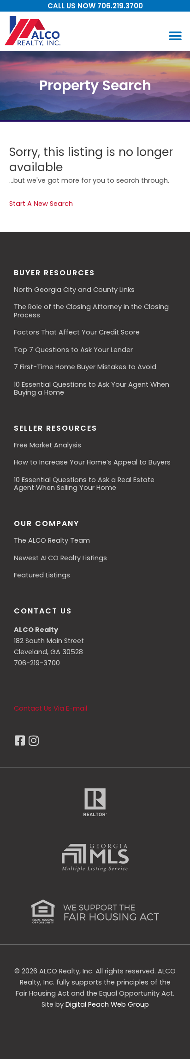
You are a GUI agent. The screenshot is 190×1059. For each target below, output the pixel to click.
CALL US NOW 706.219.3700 (95, 6)
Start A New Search (41, 203)
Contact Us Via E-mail (50, 708)
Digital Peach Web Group (107, 1004)
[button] (175, 35)
